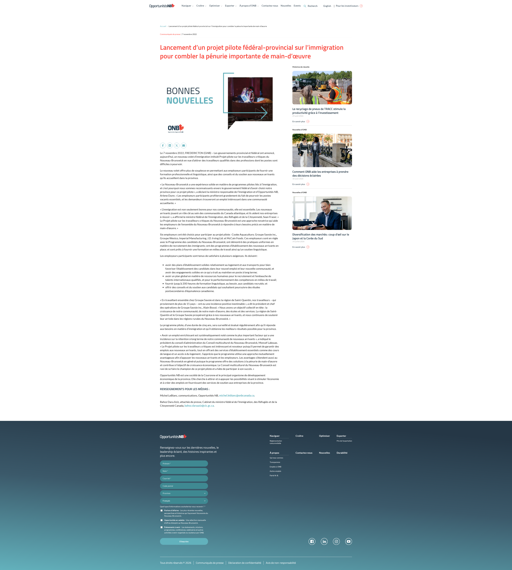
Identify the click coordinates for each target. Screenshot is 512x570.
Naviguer (275, 435)
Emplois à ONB (275, 467)
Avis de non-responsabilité (281, 563)
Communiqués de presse (210, 563)
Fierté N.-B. (274, 475)
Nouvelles (286, 5)
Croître (299, 435)
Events (297, 5)
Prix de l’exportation (344, 441)
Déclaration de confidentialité (244, 563)
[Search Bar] (305, 5)
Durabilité (342, 452)
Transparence (275, 462)
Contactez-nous (270, 5)
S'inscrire (184, 541)
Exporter (341, 435)
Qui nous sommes (276, 458)
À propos (274, 452)
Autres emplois (275, 471)
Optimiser (324, 435)
